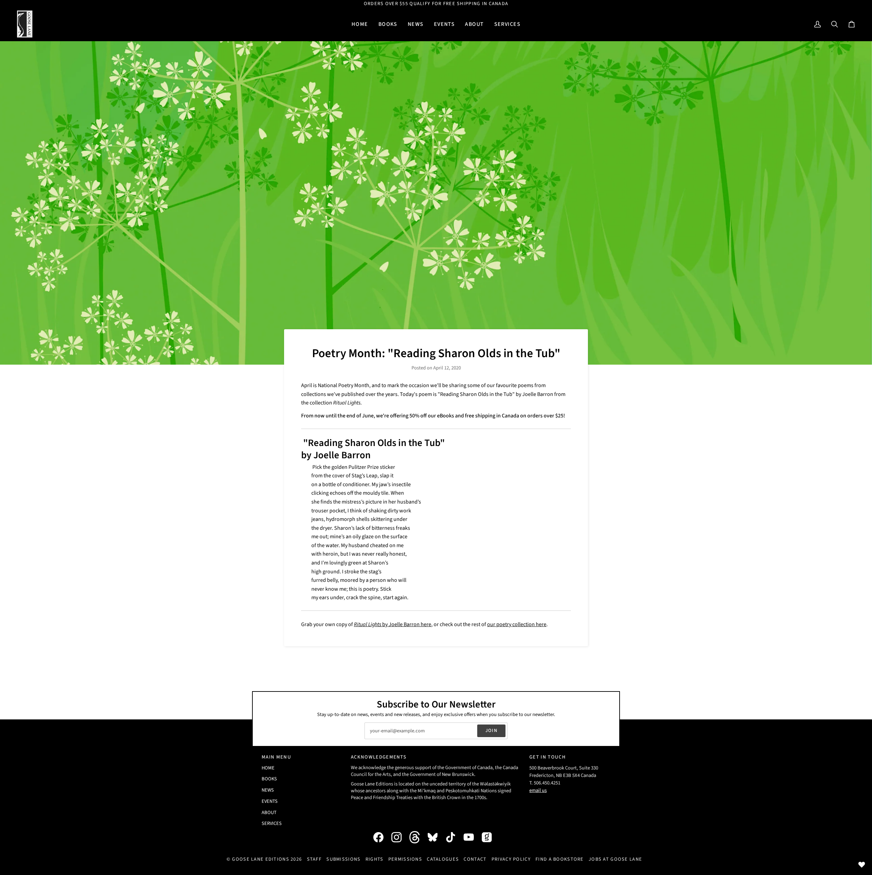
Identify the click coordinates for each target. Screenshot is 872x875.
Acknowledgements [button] (378, 757)
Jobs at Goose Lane (615, 859)
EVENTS (270, 801)
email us (538, 790)
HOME (268, 767)
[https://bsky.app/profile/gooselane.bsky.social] (436, 837)
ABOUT (269, 812)
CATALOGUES (443, 859)
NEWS (268, 790)
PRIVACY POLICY (511, 859)
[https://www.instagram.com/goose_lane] (399, 837)
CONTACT (475, 859)
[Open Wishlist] (862, 865)
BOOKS (269, 778)
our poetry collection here (516, 624)
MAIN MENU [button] (276, 757)
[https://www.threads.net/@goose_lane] (417, 837)
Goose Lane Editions (260, 859)
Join (491, 730)
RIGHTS (374, 859)
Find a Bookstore (559, 859)
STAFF (314, 859)
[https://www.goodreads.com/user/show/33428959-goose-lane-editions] (490, 837)
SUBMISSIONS (343, 859)
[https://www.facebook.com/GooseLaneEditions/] (381, 837)
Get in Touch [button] (547, 757)
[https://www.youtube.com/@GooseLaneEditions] (472, 837)
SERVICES (272, 823)
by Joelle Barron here (392, 624)
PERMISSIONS (405, 859)
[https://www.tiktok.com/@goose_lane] (454, 837)
